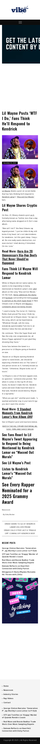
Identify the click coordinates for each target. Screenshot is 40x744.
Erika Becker (10, 514)
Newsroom (6, 510)
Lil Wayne (6, 191)
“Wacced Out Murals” (25, 197)
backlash (9, 298)
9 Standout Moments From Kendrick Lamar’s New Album (17, 413)
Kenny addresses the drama (24, 295)
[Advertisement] (20, 85)
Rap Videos (8, 698)
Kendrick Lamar (8, 197)
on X (32, 215)
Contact (7, 702)
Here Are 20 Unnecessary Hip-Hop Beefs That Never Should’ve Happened (19, 257)
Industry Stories (11, 694)
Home (6, 686)
